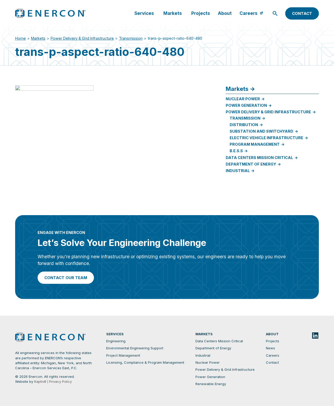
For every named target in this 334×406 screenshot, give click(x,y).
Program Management (255, 144)
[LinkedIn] (315, 335)
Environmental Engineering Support (134, 348)
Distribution (244, 124)
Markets (172, 13)
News (270, 348)
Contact (302, 13)
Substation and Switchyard (261, 131)
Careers (249, 13)
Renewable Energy (210, 384)
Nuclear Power (243, 99)
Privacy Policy (60, 381)
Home (20, 38)
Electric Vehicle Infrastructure (266, 138)
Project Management (123, 355)
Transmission (130, 38)
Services (144, 13)
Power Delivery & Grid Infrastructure (82, 38)
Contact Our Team (65, 277)
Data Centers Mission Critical (259, 157)
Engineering (116, 341)
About (225, 13)
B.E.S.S (236, 151)
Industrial (238, 170)
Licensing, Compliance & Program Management (145, 362)
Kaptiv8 (40, 381)
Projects (200, 13)
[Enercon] (56, 13)
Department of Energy (251, 164)
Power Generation (246, 105)
